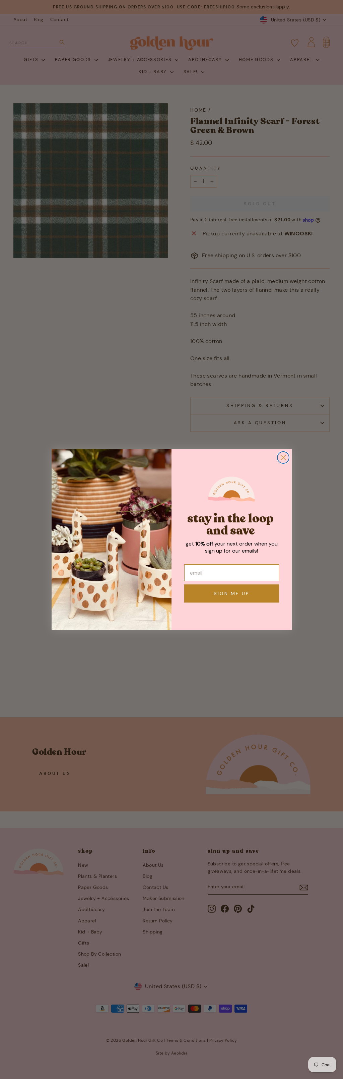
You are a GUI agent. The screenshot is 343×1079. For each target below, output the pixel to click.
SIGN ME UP (232, 593)
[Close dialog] (283, 457)
